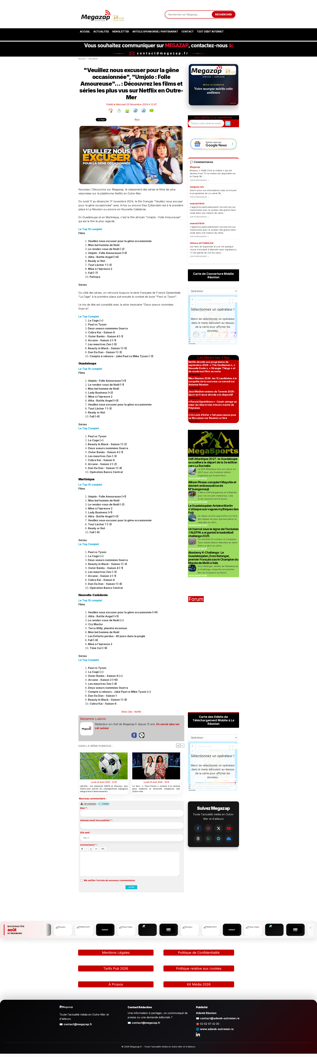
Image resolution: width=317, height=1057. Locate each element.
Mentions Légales (116, 953)
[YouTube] (229, 828)
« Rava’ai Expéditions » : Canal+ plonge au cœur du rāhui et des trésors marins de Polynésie (212, 404)
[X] (218, 828)
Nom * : (84, 808)
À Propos (116, 984)
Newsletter (120, 31)
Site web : (85, 832)
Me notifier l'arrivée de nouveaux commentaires (109, 880)
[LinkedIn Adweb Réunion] (198, 1034)
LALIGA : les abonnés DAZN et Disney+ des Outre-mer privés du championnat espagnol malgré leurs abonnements (104, 789)
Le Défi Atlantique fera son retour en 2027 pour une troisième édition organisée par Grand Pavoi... (217, 472)
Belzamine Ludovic (93, 718)
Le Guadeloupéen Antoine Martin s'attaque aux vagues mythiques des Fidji (213, 509)
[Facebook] (198, 828)
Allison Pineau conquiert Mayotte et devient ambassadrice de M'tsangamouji (212, 485)
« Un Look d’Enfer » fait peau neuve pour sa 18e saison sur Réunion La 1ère (212, 416)
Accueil (85, 31)
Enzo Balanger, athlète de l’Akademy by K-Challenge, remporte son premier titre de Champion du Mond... (218, 569)
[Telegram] (218, 838)
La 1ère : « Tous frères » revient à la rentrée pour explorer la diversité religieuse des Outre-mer (156, 789)
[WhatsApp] (208, 838)
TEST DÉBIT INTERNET (210, 31)
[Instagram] (208, 828)
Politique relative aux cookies (198, 968)
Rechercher (223, 14)
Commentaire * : (88, 844)
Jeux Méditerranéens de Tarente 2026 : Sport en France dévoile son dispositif (211, 393)
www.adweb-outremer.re (217, 1029)
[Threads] (198, 838)
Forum (196, 599)
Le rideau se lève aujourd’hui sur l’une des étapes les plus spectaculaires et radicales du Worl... (217, 519)
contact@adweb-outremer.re (219, 1018)
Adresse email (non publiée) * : (96, 820)
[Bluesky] (229, 838)
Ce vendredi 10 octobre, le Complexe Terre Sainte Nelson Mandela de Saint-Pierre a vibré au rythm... (218, 542)
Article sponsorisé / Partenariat (155, 31)
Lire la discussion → (199, 180)
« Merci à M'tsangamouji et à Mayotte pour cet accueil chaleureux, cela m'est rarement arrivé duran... (217, 495)
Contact (187, 31)
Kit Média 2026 (199, 984)
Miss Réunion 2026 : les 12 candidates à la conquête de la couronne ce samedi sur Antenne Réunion (212, 381)
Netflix (137, 711)
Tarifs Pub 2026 (115, 968)
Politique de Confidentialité (199, 953)
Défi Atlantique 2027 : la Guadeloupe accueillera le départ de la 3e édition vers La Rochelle (212, 462)
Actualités (101, 31)
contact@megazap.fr (78, 1024)
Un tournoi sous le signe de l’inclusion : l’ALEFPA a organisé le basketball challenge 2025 (213, 532)
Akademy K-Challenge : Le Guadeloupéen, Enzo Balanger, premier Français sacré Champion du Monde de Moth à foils (213, 558)
